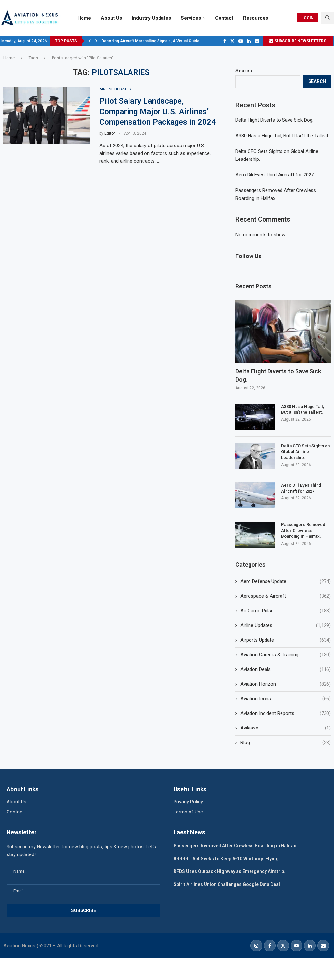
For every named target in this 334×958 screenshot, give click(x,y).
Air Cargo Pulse (285, 611)
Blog (285, 742)
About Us (111, 18)
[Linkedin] (249, 41)
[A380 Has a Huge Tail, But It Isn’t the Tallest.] (255, 417)
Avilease (285, 728)
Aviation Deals (285, 669)
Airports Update (285, 640)
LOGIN (307, 18)
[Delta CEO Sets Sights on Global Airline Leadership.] (255, 456)
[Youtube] (240, 41)
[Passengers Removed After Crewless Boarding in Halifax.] (255, 535)
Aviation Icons (285, 698)
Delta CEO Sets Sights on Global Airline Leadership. (305, 451)
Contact (224, 18)
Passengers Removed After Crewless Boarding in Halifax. (303, 530)
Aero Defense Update (285, 581)
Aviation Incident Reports (285, 713)
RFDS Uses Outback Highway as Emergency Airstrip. (229, 871)
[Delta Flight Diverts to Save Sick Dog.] (283, 332)
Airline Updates (285, 625)
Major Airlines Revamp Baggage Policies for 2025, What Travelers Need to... (171, 41)
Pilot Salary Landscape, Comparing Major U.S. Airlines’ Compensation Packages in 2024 (157, 111)
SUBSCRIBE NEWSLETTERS (299, 41)
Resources (255, 18)
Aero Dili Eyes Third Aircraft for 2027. (275, 175)
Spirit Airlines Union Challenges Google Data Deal (227, 884)
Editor (109, 133)
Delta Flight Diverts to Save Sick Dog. (274, 120)
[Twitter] (232, 41)
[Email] (257, 41)
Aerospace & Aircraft (285, 596)
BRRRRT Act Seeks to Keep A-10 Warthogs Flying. (227, 858)
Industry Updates (151, 18)
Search (243, 71)
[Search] (327, 18)
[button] (89, 41)
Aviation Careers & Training (285, 655)
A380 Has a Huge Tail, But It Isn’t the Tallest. (282, 136)
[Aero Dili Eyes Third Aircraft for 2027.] (255, 495)
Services (191, 18)
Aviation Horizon (285, 684)
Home (84, 18)
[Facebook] (224, 41)
